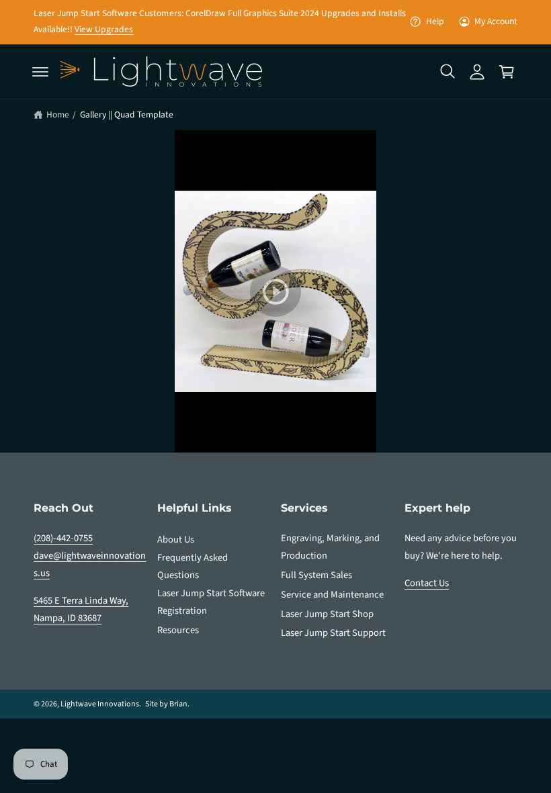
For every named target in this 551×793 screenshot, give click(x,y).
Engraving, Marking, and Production (330, 547)
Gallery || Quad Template (126, 114)
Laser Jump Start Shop (327, 614)
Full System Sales (316, 575)
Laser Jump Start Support (333, 633)
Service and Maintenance (332, 595)
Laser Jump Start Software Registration (211, 602)
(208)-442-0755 (63, 538)
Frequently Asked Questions (192, 566)
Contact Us (427, 583)
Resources (178, 630)
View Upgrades (104, 29)
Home (57, 114)
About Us (175, 539)
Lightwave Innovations (99, 704)
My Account (495, 21)
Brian (178, 704)
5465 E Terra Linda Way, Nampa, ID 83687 (81, 609)
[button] (40, 72)
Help (434, 21)
